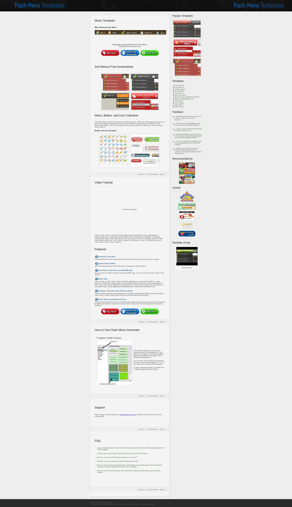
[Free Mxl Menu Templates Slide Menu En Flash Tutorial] (145, 150)
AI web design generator (147, 504)
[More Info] (149, 52)
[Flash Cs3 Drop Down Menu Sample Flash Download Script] (187, 48)
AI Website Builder (108, 504)
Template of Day (181, 242)
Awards (176, 187)
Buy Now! (141, 174)
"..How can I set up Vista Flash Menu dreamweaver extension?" (116, 457)
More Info (162, 174)
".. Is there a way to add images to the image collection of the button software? (121, 453)
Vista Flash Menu (140, 45)
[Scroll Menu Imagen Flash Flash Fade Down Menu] (115, 101)
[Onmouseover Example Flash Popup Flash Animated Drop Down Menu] (187, 269)
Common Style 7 (180, 89)
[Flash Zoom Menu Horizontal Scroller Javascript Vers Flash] (187, 29)
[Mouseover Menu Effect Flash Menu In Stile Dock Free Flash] (144, 101)
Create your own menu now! (130, 46)
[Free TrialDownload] (130, 52)
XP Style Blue (179, 91)
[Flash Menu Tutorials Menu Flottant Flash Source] (113, 150)
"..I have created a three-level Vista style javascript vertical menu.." (188, 129)
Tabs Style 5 (179, 101)
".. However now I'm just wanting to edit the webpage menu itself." (117, 461)
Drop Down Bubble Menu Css (184, 99)
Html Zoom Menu (180, 95)
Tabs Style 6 (179, 93)
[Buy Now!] (110, 52)
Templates (178, 81)
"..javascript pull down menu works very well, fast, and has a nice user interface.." (188, 118)
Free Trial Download (151, 174)
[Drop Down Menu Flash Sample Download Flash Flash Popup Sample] (187, 67)
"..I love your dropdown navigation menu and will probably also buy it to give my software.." (188, 143)
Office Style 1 (179, 107)
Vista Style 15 (179, 85)
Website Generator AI (134, 504)
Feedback (177, 111)
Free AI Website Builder (96, 504)
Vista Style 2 (179, 105)
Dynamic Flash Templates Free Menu (187, 97)
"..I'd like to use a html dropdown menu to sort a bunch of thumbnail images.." (187, 124)
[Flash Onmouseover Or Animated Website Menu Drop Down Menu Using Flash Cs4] (115, 82)
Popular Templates (182, 15)
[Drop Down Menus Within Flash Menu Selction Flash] (144, 82)
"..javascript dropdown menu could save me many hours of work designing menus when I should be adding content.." (188, 135)
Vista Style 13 (179, 87)
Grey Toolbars (179, 103)
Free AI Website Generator (121, 504)
